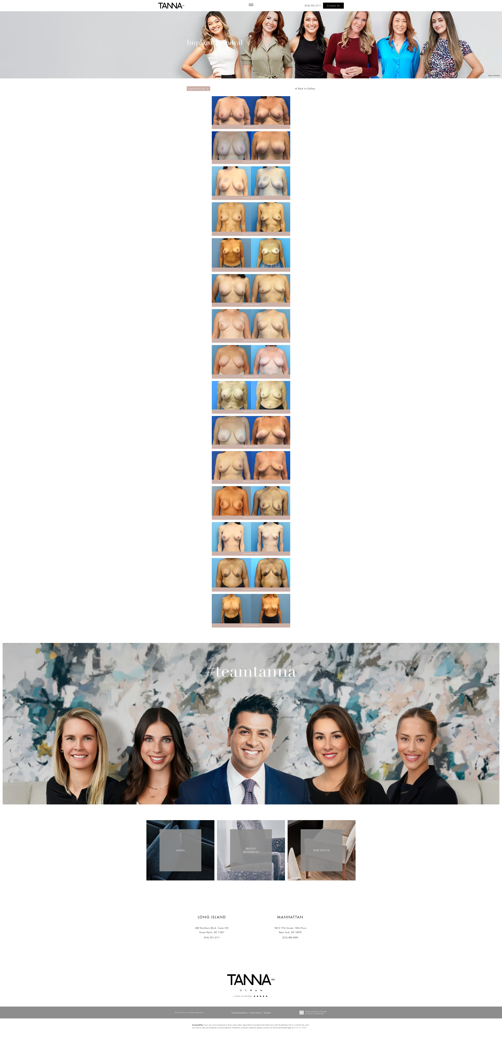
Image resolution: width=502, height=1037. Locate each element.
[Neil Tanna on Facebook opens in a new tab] (246, 990)
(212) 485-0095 (290, 937)
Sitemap (267, 1012)
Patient (251, 850)
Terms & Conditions (239, 1012)
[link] (313, 5)
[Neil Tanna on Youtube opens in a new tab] (256, 990)
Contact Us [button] (333, 5)
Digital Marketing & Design (316, 1012)
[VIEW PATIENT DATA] (251, 110)
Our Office (321, 850)
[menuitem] (240, 990)
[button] (251, 4)
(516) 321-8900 (300, 1028)
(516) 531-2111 (212, 937)
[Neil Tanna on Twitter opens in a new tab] (251, 990)
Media (180, 850)
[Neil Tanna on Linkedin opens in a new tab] (261, 990)
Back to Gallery (306, 88)
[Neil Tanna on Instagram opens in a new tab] (240, 990)
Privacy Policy (255, 1012)
